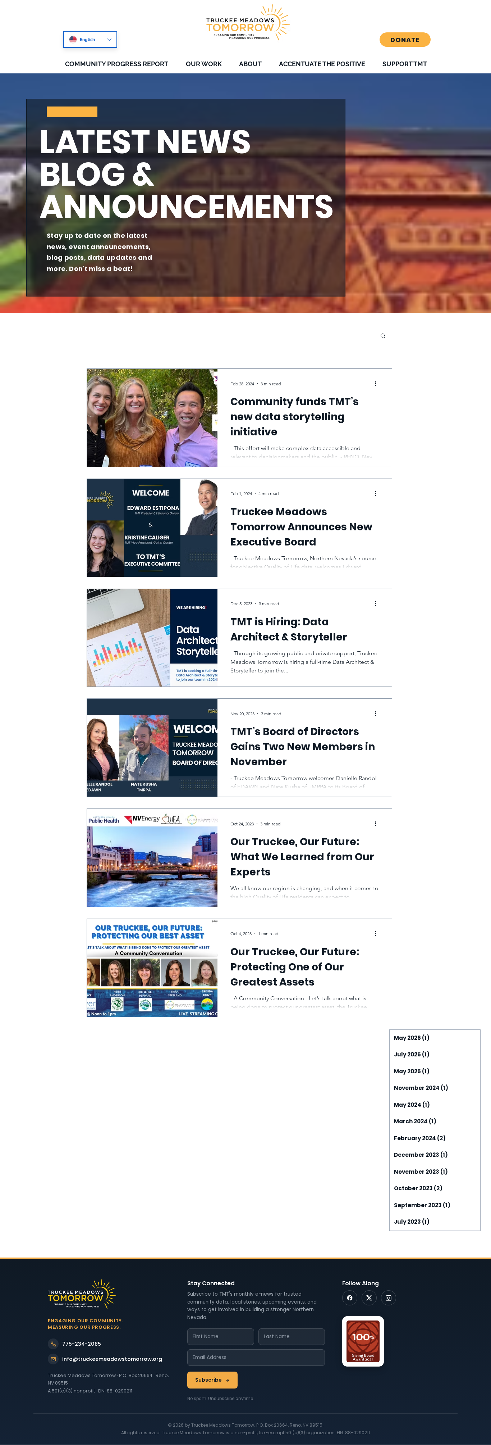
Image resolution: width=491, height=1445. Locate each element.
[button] (383, 336)
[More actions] (377, 383)
